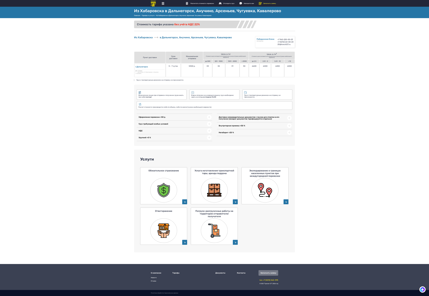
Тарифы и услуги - (149, 15)
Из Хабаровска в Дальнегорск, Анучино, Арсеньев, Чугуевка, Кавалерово (183, 15)
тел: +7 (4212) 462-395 (268, 280)
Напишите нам (249, 3)
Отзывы (153, 281)
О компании (156, 273)
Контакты (241, 273)
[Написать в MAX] (422, 289)
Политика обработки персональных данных (164, 293)
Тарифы (175, 273)
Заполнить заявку (269, 3)
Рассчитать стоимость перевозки (202, 3)
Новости (154, 277)
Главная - (137, 15)
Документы (220, 273)
